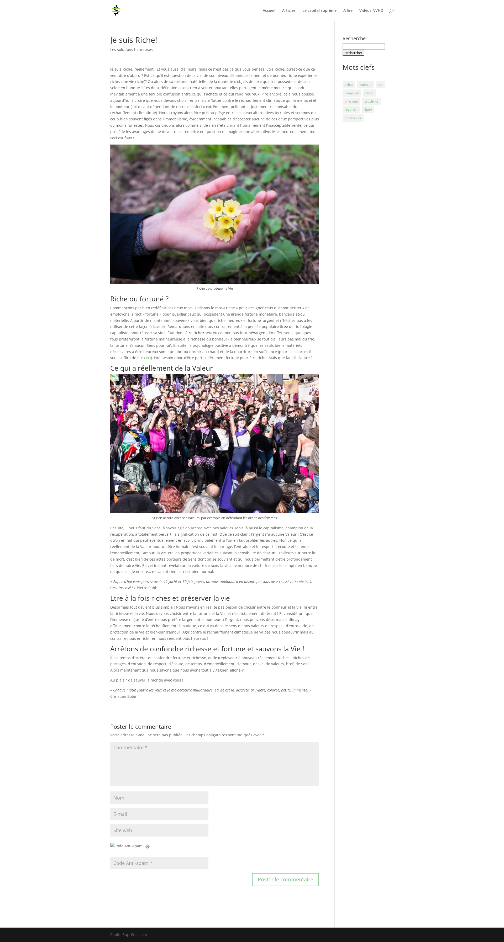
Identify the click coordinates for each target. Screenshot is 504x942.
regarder (351, 109)
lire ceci (144, 357)
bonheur (365, 84)
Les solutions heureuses (131, 49)
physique (351, 101)
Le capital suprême (319, 11)
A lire (348, 11)
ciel (380, 84)
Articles (289, 11)
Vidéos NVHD (371, 11)
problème (371, 101)
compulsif (352, 93)
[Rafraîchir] (148, 845)
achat (349, 84)
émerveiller (353, 118)
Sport (368, 109)
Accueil (269, 11)
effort (369, 93)
